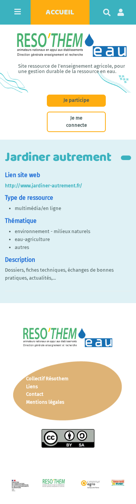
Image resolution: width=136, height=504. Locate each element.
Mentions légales (45, 402)
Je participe (76, 100)
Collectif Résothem (47, 378)
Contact (34, 394)
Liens (32, 386)
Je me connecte (76, 121)
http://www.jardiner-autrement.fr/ (43, 185)
